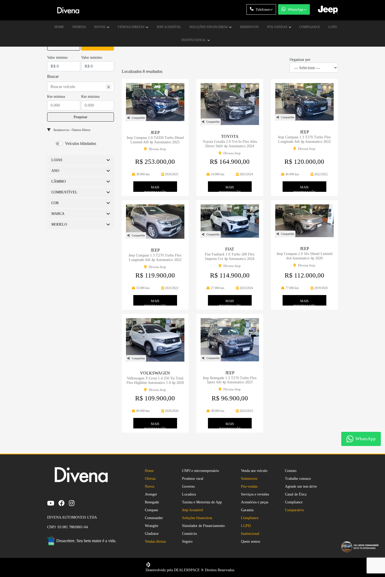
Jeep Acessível (169, 27)
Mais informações (155, 188)
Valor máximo (91, 57)
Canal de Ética (295, 494)
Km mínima (56, 97)
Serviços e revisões (255, 494)
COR (55, 203)
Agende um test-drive (301, 486)
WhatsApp (295, 10)
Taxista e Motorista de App (202, 502)
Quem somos (250, 541)
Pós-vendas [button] (277, 27)
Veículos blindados (80, 143)
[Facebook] (63, 503)
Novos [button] (100, 27)
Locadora (189, 494)
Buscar (53, 76)
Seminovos (249, 27)
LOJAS (56, 160)
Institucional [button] (194, 40)
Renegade (152, 502)
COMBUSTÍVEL (64, 192)
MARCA (57, 214)
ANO (55, 171)
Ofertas (79, 27)
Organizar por (300, 60)
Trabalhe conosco (298, 479)
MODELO (59, 224)
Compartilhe (138, 117)
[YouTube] (52, 503)
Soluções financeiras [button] (209, 27)
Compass (151, 510)
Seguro (187, 541)
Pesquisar (80, 117)
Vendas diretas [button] (131, 27)
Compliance (309, 27)
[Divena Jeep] (68, 10)
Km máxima (90, 97)
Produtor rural (192, 479)
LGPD (332, 27)
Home (59, 27)
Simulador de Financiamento (203, 526)
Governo (188, 486)
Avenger (151, 494)
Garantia (247, 510)
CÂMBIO (58, 181)
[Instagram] (74, 503)
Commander (154, 518)
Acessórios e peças (254, 502)
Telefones (263, 10)
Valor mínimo (57, 57)
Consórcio (189, 534)
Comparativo (294, 510)
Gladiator (152, 534)
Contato (290, 471)
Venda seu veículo (254, 471)
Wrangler (151, 526)
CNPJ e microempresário (200, 471)
